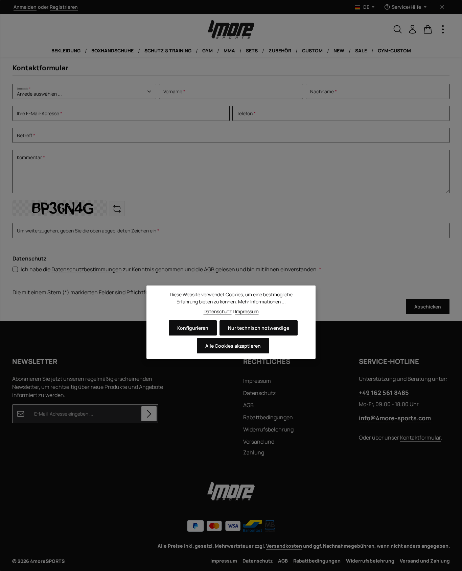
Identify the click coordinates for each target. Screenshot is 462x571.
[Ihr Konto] (412, 29)
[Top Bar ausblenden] (442, 7)
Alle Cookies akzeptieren (233, 346)
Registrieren (64, 7)
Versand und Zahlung (258, 447)
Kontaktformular (420, 437)
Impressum (257, 380)
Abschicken (427, 306)
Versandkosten (284, 546)
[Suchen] (398, 29)
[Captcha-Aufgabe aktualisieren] (117, 208)
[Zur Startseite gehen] (231, 29)
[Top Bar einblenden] (443, 29)
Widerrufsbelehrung (268, 429)
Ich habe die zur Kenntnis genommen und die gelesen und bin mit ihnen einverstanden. (171, 269)
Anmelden (25, 7)
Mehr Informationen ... (262, 301)
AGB (209, 269)
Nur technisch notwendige (258, 328)
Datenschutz (259, 393)
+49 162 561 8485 (384, 393)
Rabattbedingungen (268, 417)
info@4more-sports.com (395, 418)
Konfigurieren (192, 328)
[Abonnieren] (149, 413)
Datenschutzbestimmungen (86, 269)
